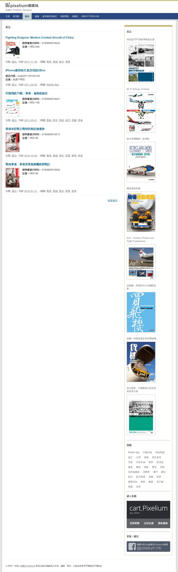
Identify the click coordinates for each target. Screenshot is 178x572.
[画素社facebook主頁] (148, 550)
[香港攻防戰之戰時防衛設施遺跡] (12, 151)
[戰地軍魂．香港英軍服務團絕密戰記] (12, 186)
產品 (27, 16)
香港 (80, 120)
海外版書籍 (133, 471)
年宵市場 (140, 462)
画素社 (75, 16)
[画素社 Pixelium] (22, 5)
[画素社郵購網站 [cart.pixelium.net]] (148, 527)
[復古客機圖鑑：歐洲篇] (141, 162)
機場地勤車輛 (133, 188)
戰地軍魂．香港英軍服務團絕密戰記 (28, 164)
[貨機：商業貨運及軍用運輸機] (141, 362)
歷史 (55, 120)
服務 (37, 16)
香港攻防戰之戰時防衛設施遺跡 (25, 129)
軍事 (67, 61)
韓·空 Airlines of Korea (138, 89)
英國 (74, 120)
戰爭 (49, 61)
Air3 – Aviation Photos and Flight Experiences (140, 239)
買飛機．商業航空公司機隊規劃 (141, 287)
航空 (61, 61)
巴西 (130, 462)
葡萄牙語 (132, 481)
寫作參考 (156, 457)
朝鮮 (146, 467)
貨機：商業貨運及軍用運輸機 (141, 338)
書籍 (55, 61)
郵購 (151, 481)
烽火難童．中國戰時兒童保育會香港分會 (141, 389)
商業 (146, 457)
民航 (61, 120)
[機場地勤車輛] (141, 212)
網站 (163, 471)
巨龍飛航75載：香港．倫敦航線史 (27, 93)
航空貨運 (140, 476)
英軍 (67, 155)
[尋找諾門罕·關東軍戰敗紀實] (141, 63)
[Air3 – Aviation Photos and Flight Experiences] (141, 262)
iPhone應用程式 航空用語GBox (25, 70)
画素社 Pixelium (27, 565)
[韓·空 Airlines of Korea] (141, 112)
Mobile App (53, 84)
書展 (130, 467)
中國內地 (147, 452)
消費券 (146, 471)
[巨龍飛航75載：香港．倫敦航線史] (12, 115)
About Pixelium (90, 16)
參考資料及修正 (49, 16)
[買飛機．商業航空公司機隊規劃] (141, 312)
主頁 (8, 16)
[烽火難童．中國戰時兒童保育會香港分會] (141, 414)
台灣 (138, 457)
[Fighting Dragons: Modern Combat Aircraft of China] (12, 57)
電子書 (160, 481)
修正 (130, 457)
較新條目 (113, 200)
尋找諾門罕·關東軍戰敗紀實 (141, 39)
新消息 (16, 16)
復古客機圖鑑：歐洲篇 (138, 138)
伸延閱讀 (64, 16)
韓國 (130, 486)
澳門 (155, 471)
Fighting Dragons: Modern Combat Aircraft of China (40, 37)
